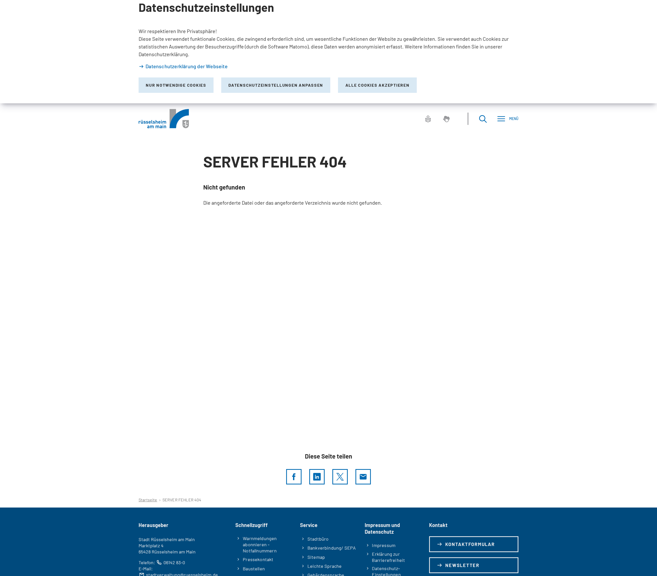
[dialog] (328, 51)
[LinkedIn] (317, 476)
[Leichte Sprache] (428, 119)
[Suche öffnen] (483, 118)
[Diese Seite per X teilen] (340, 476)
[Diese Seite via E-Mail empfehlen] (363, 476)
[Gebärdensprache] (446, 119)
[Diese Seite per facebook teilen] (294, 476)
